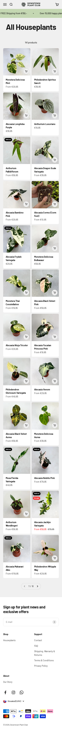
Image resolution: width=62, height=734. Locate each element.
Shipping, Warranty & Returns (44, 653)
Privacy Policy (41, 665)
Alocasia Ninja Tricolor (17, 345)
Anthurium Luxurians (44, 124)
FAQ (36, 646)
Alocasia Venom (42, 389)
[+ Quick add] (26, 71)
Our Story (7, 682)
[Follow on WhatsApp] (21, 692)
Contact (38, 640)
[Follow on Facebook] (5, 692)
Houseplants (9, 640)
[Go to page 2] (37, 586)
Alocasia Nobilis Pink (44, 478)
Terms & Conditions (44, 660)
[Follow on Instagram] (13, 692)
